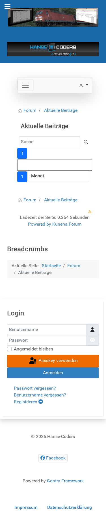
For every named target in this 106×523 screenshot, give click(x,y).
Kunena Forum (67, 224)
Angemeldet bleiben (33, 349)
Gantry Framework (65, 480)
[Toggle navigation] (25, 85)
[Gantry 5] (53, 17)
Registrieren (26, 401)
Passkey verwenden (57, 360)
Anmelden (53, 372)
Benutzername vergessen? (40, 395)
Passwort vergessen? (35, 388)
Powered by (39, 224)
